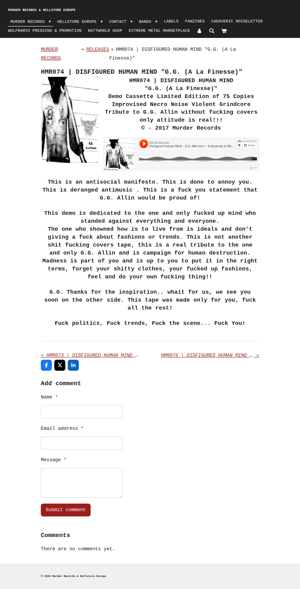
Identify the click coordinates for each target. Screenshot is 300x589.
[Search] (212, 31)
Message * (54, 460)
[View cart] (224, 31)
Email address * (62, 428)
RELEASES (97, 49)
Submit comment (66, 510)
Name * (49, 397)
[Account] (199, 31)
